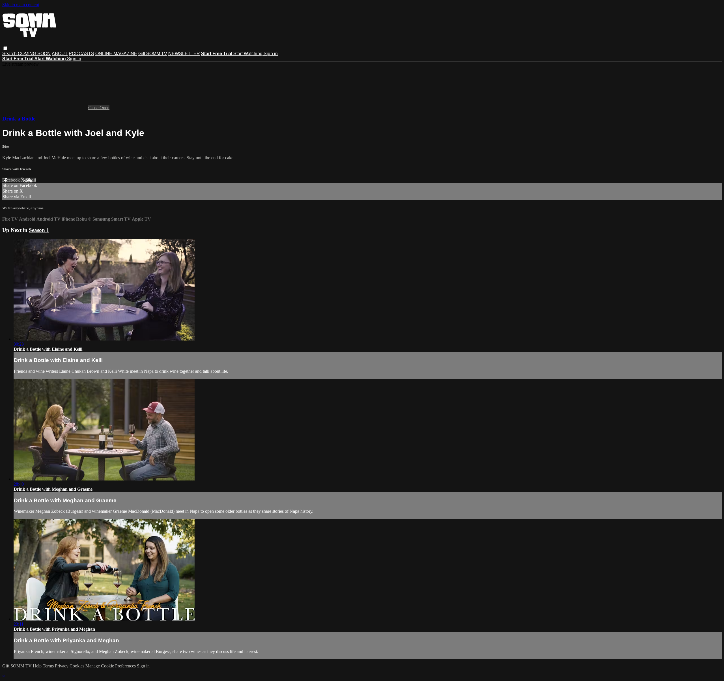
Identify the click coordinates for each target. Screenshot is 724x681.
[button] (5, 48)
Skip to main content (20, 4)
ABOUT (60, 53)
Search (10, 53)
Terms (49, 665)
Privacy (62, 665)
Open (104, 107)
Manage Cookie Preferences (111, 665)
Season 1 (39, 230)
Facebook (11, 180)
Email (30, 180)
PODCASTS (81, 53)
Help (38, 665)
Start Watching (248, 53)
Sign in (271, 53)
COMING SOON (34, 53)
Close (94, 107)
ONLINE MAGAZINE (116, 53)
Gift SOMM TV (152, 53)
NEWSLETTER (184, 53)
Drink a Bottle (18, 119)
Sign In (74, 58)
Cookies (77, 665)
